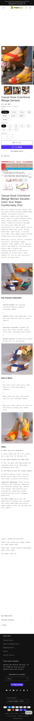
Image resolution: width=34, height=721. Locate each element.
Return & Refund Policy (11, 644)
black (14, 112)
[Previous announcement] (3, 3)
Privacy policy (11, 715)
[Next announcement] (31, 3)
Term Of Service (8, 655)
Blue (21, 112)
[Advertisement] (17, 27)
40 (28, 126)
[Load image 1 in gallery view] (8, 90)
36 (3, 126)
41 (3, 129)
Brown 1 (5, 119)
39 (22, 126)
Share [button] (4, 625)
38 (16, 126)
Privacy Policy (8, 640)
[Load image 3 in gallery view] (26, 90)
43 (16, 129)
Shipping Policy (8, 647)
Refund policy (25, 713)
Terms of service (23, 715)
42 (10, 129)
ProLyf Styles (14, 713)
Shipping (3, 106)
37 (10, 126)
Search (5, 651)
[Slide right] (32, 91)
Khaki (21, 115)
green (13, 115)
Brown (5, 115)
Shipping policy (18, 718)
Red (29, 112)
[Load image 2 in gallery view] (17, 90)
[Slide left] (2, 91)
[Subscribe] (26, 679)
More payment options (17, 151)
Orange (5, 112)
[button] (3, 8)
